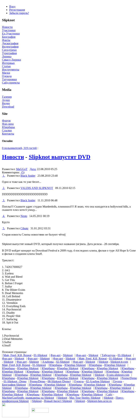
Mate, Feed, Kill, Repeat (17, 355)
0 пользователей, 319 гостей (19, 148)
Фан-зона (8, 123)
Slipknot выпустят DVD (59, 157)
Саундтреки (9, 49)
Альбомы (48, 361)
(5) (22, 172)
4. (3, 216)
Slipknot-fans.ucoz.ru (99, 401)
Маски (6, 72)
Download (8, 106)
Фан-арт (55, 355)
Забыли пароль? (19, 13)
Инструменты (10, 69)
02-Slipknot (63, 361)
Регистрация (17, 9)
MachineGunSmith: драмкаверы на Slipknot (28, 397)
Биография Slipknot (14, 384)
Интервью (8, 63)
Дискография (10, 43)
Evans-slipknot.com (118, 374)
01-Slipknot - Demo (15, 381)
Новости (7, 27)
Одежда (7, 76)
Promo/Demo (129, 378)
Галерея (7, 96)
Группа (117, 381)
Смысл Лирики (11, 59)
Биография (8, 36)
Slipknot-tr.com (119, 361)
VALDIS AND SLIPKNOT (36, 188)
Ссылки (7, 130)
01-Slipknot (40, 355)
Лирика (6, 56)
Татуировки (9, 79)
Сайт (109, 394)
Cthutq (24, 228)
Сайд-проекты (11, 82)
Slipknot (68, 355)
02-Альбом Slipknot (98, 381)
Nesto (23, 216)
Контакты (8, 133)
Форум (6, 120)
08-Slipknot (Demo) (59, 381)
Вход (12, 6)
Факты (6, 40)
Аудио (6, 100)
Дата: (33, 169)
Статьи (6, 66)
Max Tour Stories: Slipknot (84, 397)
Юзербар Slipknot (75, 365)
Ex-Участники (11, 33)
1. (3, 175)
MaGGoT (22, 169)
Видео (6, 103)
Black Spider (27, 175)
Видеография (10, 46)
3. (3, 200)
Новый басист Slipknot (58, 401)
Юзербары (8, 127)
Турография (9, 53)
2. (3, 188)
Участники (9, 30)
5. (3, 228)
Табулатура (108, 355)
